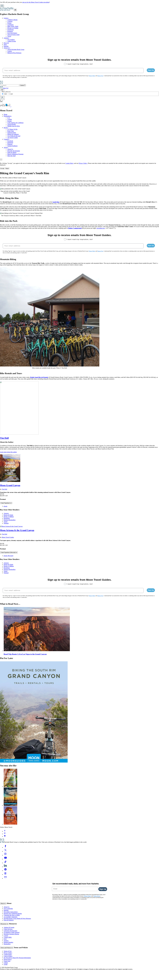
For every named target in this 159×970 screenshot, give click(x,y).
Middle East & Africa (13, 126)
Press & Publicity (9, 920)
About (5, 147)
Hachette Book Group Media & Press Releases (17, 918)
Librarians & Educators (10, 930)
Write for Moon (11, 152)
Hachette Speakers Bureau (11, 934)
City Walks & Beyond (13, 136)
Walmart (6, 523)
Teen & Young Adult (13, 34)
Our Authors (11, 39)
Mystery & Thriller (12, 28)
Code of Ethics (8, 956)
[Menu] (2, 6)
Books (5, 127)
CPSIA (6, 962)
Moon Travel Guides (8, 537)
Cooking (9, 21)
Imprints (6, 46)
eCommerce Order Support (11, 932)
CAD (11, 94)
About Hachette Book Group (15, 49)
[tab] (79, 159)
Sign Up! (5, 88)
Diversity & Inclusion (13, 151)
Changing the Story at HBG (12, 915)
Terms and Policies (6, 947)
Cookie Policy (69, 163)
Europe (9, 121)
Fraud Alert (7, 961)
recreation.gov (101, 228)
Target (5, 521)
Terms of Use (8, 951)
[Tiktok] (5, 863)
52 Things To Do (12, 129)
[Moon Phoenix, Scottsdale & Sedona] (10, 805)
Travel (9, 36)
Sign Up (151, 70)
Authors (6, 38)
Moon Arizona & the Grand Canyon (17, 530)
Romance (10, 31)
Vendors (6, 940)
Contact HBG (8, 937)
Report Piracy (8, 959)
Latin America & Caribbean (15, 122)
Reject (7, 168)
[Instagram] (5, 855)
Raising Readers (8, 942)
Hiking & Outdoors (13, 134)
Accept (2, 168)
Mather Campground (75, 228)
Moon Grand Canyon (10, 485)
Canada (9, 119)
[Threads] (5, 874)
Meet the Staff (11, 156)
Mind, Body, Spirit (12, 26)
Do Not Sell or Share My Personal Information (17, 958)
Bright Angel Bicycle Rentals (39, 377)
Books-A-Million (9, 516)
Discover (6, 43)
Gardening (10, 24)
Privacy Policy (8, 953)
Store (5, 44)
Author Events (11, 41)
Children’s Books (12, 19)
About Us (6, 48)
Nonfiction (10, 29)
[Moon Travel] (10, 106)
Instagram (10, 142)
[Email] (5, 878)
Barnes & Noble (8, 515)
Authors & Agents (9, 927)
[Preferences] (2, 90)
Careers (9, 51)
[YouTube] (5, 859)
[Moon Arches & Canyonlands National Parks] (10, 824)
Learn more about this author (8, 452)
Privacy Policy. (83, 163)
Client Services (8, 929)
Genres (6, 18)
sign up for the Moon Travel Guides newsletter (35, 2)
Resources (4, 924)
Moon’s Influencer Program (15, 154)
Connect (6, 139)
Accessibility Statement (10, 917)
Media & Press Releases (14, 53)
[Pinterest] (5, 870)
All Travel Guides (12, 137)
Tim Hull (4, 438)
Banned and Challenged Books (13, 913)
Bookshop (7, 518)
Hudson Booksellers (9, 520)
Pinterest (9, 144)
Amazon (6, 513)
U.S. (8, 117)
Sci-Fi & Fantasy (12, 33)
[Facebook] (5, 847)
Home (5, 114)
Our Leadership (8, 908)
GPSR (5, 964)
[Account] (2, 98)
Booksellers (7, 944)
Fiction (9, 23)
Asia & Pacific (11, 124)
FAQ (5, 939)
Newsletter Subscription (11, 912)
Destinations (7, 116)
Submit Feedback (12, 146)
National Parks (11, 132)
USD (5, 94)
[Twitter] (5, 851)
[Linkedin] (5, 867)
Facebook (10, 141)
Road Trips (10, 131)
